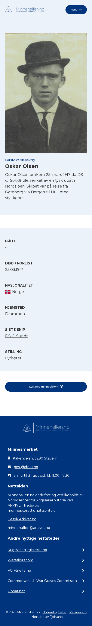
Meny (74, 9)
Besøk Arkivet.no (22, 519)
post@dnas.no (26, 467)
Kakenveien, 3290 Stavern (35, 458)
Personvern (78, 612)
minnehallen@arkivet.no (29, 528)
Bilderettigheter (55, 612)
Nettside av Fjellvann (47, 617)
